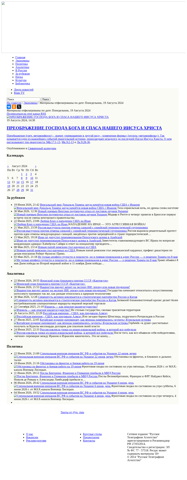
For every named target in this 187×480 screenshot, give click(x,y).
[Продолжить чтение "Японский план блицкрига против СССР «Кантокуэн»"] (50, 283)
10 (31, 178)
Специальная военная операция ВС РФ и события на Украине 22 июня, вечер (88, 353)
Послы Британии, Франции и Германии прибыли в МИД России (80, 373)
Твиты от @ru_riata (72, 412)
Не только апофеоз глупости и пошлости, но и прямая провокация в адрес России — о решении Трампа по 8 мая (108, 256)
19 (8, 186)
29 (22, 190)
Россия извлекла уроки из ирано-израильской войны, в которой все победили (88, 329)
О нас (29, 434)
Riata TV (19, 92)
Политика (21, 63)
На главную (14, 102)
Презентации (91, 437)
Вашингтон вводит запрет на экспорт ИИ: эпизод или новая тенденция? (85, 287)
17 (31, 182)
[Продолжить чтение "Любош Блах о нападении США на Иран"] (41, 224)
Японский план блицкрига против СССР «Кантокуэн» (74, 280)
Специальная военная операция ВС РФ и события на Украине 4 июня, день (87, 392)
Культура (20, 80)
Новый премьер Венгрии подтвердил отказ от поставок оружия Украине (83, 211)
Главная (20, 57)
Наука (19, 76)
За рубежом (22, 73)
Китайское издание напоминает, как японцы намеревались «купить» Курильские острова (95, 319)
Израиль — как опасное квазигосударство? (71, 306)
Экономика (22, 60)
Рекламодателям (36, 440)
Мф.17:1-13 (53, 142)
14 (17, 182)
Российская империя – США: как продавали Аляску (75, 313)
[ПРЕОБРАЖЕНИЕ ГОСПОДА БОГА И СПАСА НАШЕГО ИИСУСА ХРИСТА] (58, 117)
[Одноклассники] (14, 107)
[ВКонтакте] (9, 107)
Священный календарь (42, 148)
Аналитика (22, 67)
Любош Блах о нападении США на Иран (65, 221)
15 (22, 182)
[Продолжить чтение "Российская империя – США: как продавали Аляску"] (48, 316)
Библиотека (22, 83)
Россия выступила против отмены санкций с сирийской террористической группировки (93, 227)
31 (31, 190)
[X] (19, 107)
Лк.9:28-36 (83, 142)
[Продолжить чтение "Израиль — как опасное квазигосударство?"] (42, 309)
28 (17, 190)
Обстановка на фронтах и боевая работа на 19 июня (72, 363)
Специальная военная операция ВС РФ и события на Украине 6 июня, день (87, 382)
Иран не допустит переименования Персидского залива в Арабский (80, 237)
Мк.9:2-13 (68, 142)
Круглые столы (92, 434)
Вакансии (32, 437)
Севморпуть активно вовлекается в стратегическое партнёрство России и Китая (87, 296)
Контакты (89, 440)
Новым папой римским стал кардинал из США (67, 247)
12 (8, 182)
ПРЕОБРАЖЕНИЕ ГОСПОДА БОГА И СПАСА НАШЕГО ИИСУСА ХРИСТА (84, 128)
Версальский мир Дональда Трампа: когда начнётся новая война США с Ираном (90, 204)
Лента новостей (24, 89)
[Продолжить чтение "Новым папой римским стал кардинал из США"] (45, 250)
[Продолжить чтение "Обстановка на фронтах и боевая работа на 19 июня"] (48, 366)
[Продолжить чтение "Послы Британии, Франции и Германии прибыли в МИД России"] (56, 376)
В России (21, 70)
